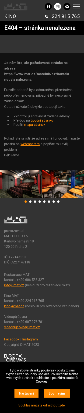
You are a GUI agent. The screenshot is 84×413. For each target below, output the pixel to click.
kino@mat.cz (14, 306)
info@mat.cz (14, 285)
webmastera (30, 144)
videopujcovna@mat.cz (22, 327)
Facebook (11, 339)
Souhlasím (57, 393)
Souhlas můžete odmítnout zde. (42, 405)
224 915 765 (66, 16)
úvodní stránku (42, 120)
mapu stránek (34, 124)
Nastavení (26, 393)
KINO (10, 16)
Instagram (30, 339)
